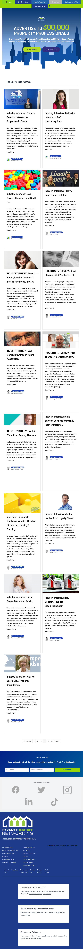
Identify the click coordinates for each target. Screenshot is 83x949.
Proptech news (28, 862)
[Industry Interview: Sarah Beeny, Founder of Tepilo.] (22, 583)
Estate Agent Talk (40, 2)
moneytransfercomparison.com (40, 894)
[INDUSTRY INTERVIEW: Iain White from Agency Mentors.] (22, 419)
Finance (5, 856)
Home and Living (8, 859)
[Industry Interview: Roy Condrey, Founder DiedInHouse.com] (61, 583)
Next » (57, 741)
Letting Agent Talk (71, 2)
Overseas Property (29, 853)
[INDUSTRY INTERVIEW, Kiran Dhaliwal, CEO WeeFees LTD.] (61, 259)
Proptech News (40, 6)
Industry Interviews (19, 81)
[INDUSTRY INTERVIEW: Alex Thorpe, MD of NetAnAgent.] (61, 340)
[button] (67, 770)
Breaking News (23, 2)
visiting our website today (31, 938)
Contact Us (51, 49)
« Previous (27, 741)
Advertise (32, 49)
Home (10, 2)
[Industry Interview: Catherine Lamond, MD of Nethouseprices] (61, 99)
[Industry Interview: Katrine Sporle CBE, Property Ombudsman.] (22, 663)
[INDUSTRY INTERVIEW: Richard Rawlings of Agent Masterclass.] (22, 339)
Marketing (55, 2)
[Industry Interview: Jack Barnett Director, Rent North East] (22, 180)
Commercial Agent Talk (10, 850)
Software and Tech (29, 865)
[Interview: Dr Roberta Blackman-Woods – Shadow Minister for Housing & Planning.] (22, 503)
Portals (25, 856)
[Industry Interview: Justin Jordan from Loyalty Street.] (61, 501)
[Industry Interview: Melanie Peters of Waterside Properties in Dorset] (22, 99)
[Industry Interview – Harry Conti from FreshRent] (61, 178)
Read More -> (11, 152)
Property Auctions (29, 859)
